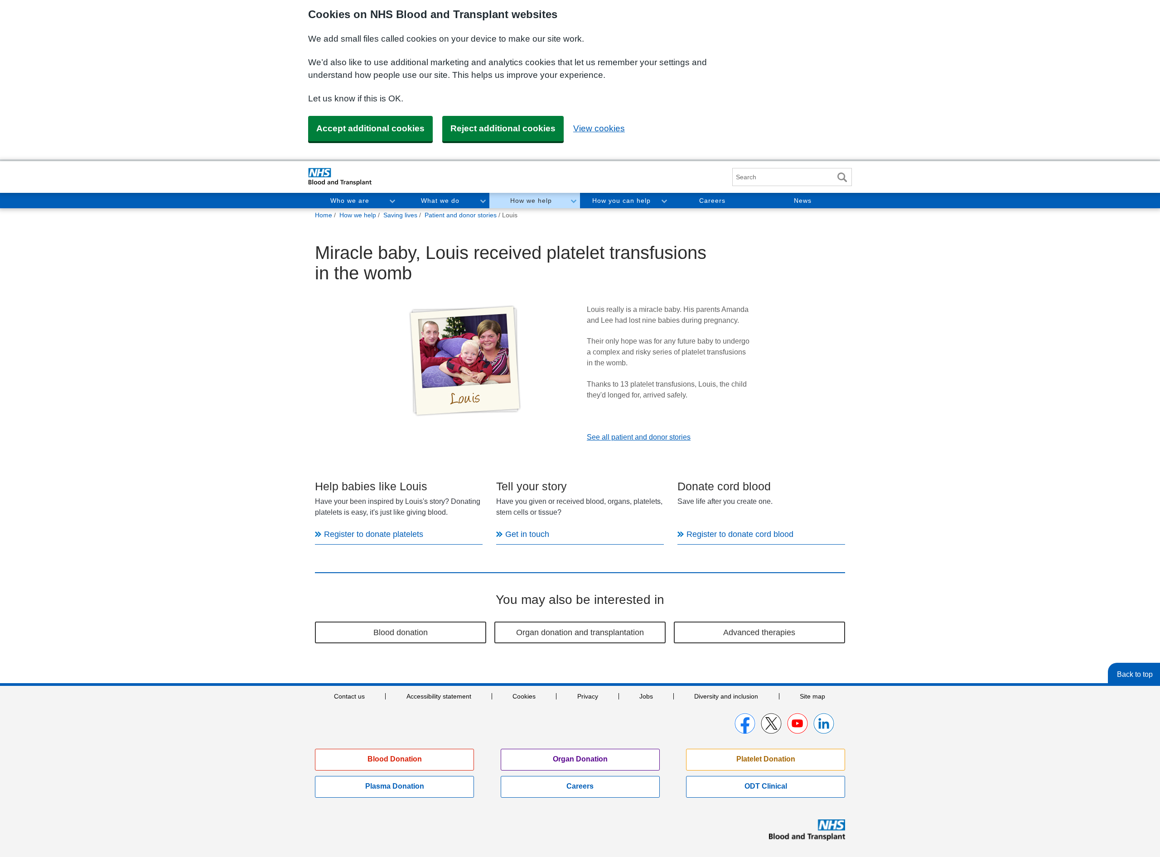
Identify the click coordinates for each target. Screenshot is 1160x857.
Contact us (349, 696)
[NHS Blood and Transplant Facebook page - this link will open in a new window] (745, 723)
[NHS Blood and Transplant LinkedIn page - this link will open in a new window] (824, 723)
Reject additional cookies (503, 128)
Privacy (587, 696)
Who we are (349, 200)
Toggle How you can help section (664, 200)
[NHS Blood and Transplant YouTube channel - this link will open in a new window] (797, 723)
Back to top (1135, 674)
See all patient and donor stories (639, 437)
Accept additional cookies (370, 128)
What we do (440, 200)
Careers (712, 200)
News (803, 200)
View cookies (599, 128)
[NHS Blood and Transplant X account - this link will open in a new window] (771, 723)
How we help (531, 200)
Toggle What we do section (482, 200)
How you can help (621, 200)
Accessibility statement (438, 696)
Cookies (524, 696)
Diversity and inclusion (726, 696)
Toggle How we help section (573, 200)
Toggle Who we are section (392, 200)
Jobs (646, 696)
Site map (812, 696)
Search (841, 177)
